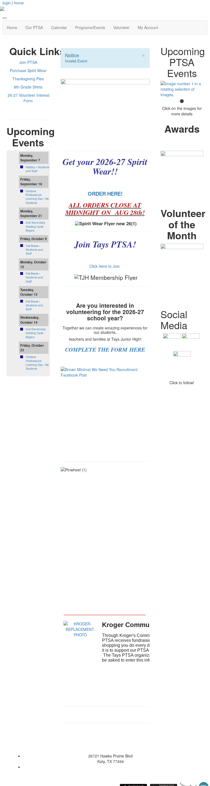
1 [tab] (182, 101)
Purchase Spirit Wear (28, 70)
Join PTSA (28, 62)
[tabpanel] (182, 89)
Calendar (59, 27)
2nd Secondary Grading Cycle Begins (35, 226)
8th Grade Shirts (28, 87)
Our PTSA (34, 27)
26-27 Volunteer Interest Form (28, 97)
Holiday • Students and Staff (37, 169)
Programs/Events (90, 27)
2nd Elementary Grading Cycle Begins (36, 333)
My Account (148, 27)
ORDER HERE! (105, 193)
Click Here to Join (105, 266)
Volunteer (121, 27)
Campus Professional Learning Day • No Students (37, 197)
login (6, 2)
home (19, 2)
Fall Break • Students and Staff (34, 250)
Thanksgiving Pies (28, 78)
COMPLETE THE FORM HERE (105, 349)
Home (12, 27)
